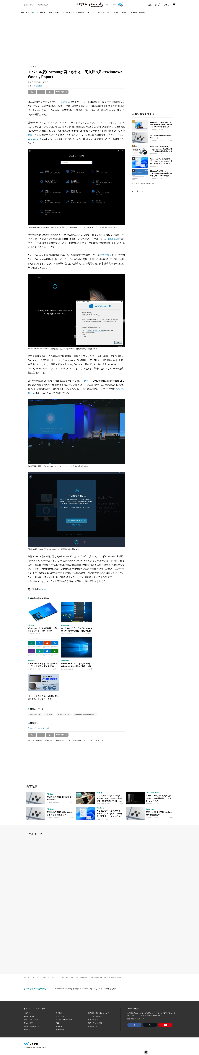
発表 (30, 135)
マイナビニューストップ (32, 977)
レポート (123, 12)
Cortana (65, 102)
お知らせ (27, 1013)
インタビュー (132, 12)
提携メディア (93, 1020)
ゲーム (57, 12)
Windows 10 (34, 139)
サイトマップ (61, 1016)
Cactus (44, 589)
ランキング (101, 12)
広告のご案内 (28, 1023)
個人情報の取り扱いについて (98, 1013)
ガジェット (66, 12)
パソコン (34, 12)
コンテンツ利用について (65, 1020)
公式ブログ (105, 255)
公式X (109, 12)
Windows (64, 977)
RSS (57, 1023)
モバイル (43, 12)
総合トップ (25, 12)
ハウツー (142, 12)
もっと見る (136, 191)
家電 (51, 12)
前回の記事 (113, 238)
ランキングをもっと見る (141, 183)
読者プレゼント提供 (31, 1020)
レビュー (115, 12)
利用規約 (59, 1013)
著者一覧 (27, 1030)
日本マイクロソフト (37, 728)
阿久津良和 (38, 86)
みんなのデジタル (79, 12)
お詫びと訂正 (93, 1026)
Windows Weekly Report (84, 714)
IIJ (89, 12)
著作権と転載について (32, 1016)
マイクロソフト (63, 714)
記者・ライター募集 (95, 1023)
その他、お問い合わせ (32, 1026)
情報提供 (59, 1026)
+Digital (46, 977)
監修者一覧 (60, 1030)
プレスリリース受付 (95, 1016)
